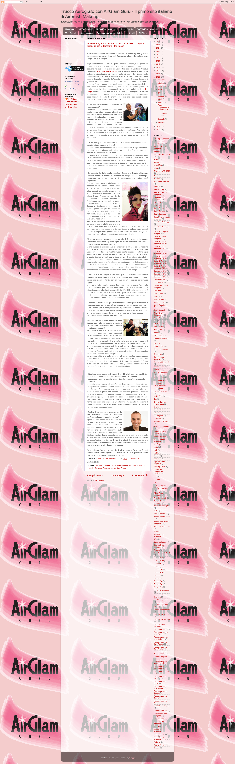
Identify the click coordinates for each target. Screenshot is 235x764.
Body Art (157, 187)
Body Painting (159, 189)
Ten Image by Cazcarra (159, 596)
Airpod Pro (158, 165)
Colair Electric (159, 208)
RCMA (156, 511)
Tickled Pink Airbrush (162, 610)
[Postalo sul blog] (90, 462)
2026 (158, 42)
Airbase (156, 159)
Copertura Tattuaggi (161, 222)
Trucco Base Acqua (161, 706)
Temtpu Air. (158, 584)
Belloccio (157, 176)
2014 (158, 126)
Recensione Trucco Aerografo (161, 522)
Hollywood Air (159, 367)
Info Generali (159, 380)
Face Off (157, 343)
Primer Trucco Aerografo (159, 494)
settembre (162, 86)
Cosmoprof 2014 (160, 274)
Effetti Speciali (70, 33)
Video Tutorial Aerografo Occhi (160, 738)
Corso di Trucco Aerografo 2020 (160, 262)
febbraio (161, 119)
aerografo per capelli (162, 154)
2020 (158, 61)
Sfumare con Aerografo (159, 535)
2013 (158, 130)
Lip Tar (156, 413)
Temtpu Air (158, 581)
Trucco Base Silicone (162, 619)
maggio (161, 96)
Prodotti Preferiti (160, 498)
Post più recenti (95, 475)
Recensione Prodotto (162, 516)
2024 (158, 48)
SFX (155, 539)
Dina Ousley (158, 293)
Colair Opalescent (160, 214)
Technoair (157, 564)
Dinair (156, 296)
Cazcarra (98, 465)
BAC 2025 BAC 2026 (162, 171)
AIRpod (156, 162)
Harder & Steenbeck (161, 362)
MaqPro (157, 444)
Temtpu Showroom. (161, 590)
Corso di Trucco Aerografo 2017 (160, 247)
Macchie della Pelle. (161, 422)
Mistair (156, 447)
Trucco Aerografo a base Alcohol (161, 633)
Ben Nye (157, 179)
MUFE (156, 453)
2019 (158, 64)
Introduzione (158, 388)
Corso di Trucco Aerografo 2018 (160, 252)
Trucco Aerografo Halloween (160, 667)
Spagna (157, 550)
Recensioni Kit (127, 29)
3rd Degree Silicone (161, 139)
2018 (158, 67)
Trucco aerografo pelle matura (160, 687)
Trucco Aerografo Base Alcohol (160, 648)
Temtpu (156, 578)
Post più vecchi (140, 475)
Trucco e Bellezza (160, 711)
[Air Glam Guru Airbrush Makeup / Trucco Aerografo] (66, 86)
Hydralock (157, 370)
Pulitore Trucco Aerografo (159, 502)
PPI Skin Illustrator (161, 488)
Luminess (157, 419)
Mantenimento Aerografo (159, 440)
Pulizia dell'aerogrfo (161, 506)
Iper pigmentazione (161, 391)
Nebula (156, 456)
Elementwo (158, 330)
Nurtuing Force (159, 467)
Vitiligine (157, 742)
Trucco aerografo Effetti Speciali (160, 663)
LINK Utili (131, 33)
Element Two (159, 327)
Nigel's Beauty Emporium (159, 463)
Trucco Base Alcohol (161, 614)
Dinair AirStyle (159, 299)
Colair (156, 205)
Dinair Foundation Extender (160, 306)
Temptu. (157, 575)
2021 (158, 58)
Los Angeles (158, 416)
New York (157, 459)
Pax (155, 482)
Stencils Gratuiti (86, 33)
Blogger (132, 758)
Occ (155, 476)
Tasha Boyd (158, 558)
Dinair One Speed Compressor (160, 314)
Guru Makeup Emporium (159, 358)
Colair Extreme (159, 211)
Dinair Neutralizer (160, 310)
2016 (158, 74)
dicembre (162, 80)
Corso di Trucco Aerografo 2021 (160, 267)
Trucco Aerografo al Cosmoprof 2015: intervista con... (163, 110)
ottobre (161, 83)
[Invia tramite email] (88, 462)
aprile (160, 99)
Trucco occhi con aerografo (160, 715)
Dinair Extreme (159, 302)
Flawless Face (159, 346)
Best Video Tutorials (161, 182)
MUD (156, 450)
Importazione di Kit (161, 373)
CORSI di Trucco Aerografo (148, 29)
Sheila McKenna (160, 542)
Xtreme (156, 748)
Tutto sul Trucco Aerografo (160, 722)
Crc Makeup (158, 283)
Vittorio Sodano (159, 745)
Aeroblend (158, 151)
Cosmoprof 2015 (109, 465)
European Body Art (161, 338)
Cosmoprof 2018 (160, 280)
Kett (155, 399)
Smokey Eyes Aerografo (159, 546)
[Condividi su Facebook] (95, 462)
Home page (70, 29)
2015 (158, 77)
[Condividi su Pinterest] (97, 462)
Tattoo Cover (159, 561)
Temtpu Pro (158, 587)
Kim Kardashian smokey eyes (160, 403)
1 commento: (134, 459)
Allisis (156, 168)
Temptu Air (158, 569)
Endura (156, 332)
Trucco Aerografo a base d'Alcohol (161, 638)
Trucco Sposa (159, 718)
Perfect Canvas (159, 485)
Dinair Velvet (158, 318)
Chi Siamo (143, 33)
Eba (155, 321)
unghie (156, 726)
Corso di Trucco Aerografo (160, 238)
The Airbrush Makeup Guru (73, 100)
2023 (158, 51)
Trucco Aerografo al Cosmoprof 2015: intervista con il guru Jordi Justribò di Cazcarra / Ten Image (115, 44)
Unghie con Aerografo (158, 730)
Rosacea (157, 531)
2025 (158, 45)
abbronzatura (159, 143)
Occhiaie (157, 479)
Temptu (156, 567)
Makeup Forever (160, 436)
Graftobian (158, 354)
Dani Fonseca (159, 290)
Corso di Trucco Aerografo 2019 (160, 257)
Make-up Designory (161, 426)
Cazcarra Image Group (107, 71)
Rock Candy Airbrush (162, 526)
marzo (161, 102)
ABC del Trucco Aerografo (106, 29)
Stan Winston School (162, 553)
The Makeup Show (161, 600)
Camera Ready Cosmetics (159, 198)
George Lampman (161, 349)
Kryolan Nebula (159, 410)
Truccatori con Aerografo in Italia (110, 33)
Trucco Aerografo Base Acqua (114, 468)
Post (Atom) (99, 480)
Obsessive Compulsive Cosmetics (158, 471)
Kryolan (156, 407)
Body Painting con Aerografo (161, 193)
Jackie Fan (158, 396)
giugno (161, 93)
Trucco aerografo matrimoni (160, 677)
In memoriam (159, 378)
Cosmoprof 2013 (160, 271)
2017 (158, 71)
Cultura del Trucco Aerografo (161, 286)
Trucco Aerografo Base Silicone (160, 653)
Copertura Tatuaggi (161, 227)
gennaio (161, 122)
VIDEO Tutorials (85, 29)
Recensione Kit (159, 514)
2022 (158, 54)
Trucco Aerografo (160, 629)
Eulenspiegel (159, 335)
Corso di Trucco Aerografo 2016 (160, 242)
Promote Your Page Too (72, 89)
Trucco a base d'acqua (159, 625)
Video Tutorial (159, 734)
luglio (160, 89)
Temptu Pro (158, 572)
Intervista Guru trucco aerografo (129, 465)
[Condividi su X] (93, 462)
